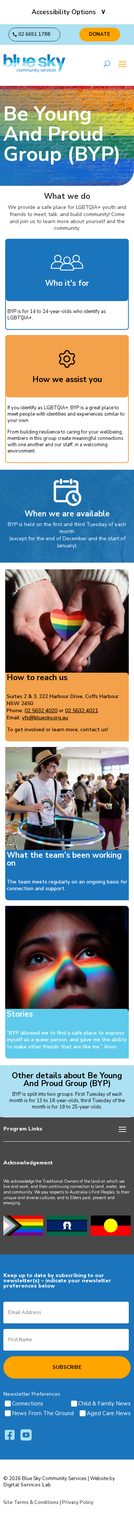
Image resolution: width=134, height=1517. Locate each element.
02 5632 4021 (81, 710)
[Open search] (107, 63)
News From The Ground (43, 1413)
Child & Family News (104, 1403)
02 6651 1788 (34, 34)
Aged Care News (109, 1413)
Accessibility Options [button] (64, 11)
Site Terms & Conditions (31, 1502)
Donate (99, 34)
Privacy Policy (77, 1502)
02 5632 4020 (41, 710)
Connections (27, 1403)
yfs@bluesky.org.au (45, 717)
